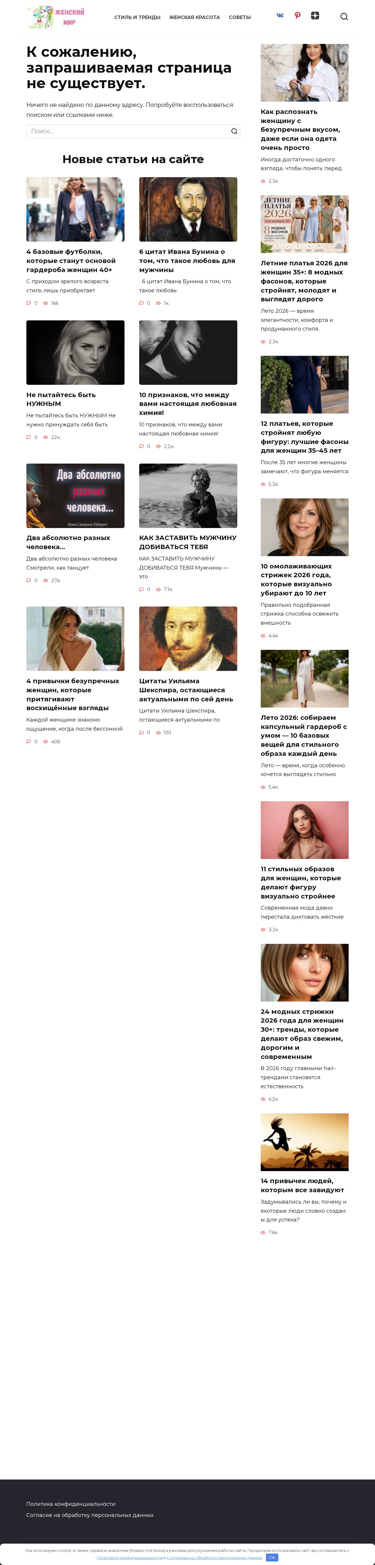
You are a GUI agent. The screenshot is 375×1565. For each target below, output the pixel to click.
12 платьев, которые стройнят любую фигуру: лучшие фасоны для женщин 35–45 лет (305, 437)
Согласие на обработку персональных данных (90, 1515)
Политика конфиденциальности (70, 1504)
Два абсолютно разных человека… (68, 542)
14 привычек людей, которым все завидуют (302, 1185)
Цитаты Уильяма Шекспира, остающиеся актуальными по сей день (186, 690)
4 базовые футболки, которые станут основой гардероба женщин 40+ (71, 261)
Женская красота (194, 17)
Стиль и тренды (137, 17)
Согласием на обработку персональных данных (214, 1557)
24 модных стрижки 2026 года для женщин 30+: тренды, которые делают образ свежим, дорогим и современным (302, 1034)
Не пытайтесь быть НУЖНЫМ (61, 399)
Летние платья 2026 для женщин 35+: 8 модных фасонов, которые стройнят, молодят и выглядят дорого (304, 281)
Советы (240, 17)
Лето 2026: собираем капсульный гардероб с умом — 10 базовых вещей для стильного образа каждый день (304, 736)
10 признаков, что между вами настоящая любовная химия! (188, 404)
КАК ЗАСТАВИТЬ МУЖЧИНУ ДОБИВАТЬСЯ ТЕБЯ (188, 542)
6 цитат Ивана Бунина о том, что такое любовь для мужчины (187, 261)
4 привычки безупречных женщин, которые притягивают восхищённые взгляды (72, 694)
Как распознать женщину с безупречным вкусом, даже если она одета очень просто (300, 130)
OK (272, 1557)
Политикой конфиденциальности (130, 1557)
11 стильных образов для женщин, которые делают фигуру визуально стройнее (301, 882)
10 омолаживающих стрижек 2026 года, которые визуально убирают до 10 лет (296, 579)
